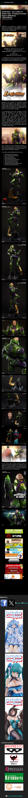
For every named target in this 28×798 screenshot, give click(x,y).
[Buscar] (26, 2)
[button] (2, 22)
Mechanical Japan (9, 2)
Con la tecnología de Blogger (15, 796)
